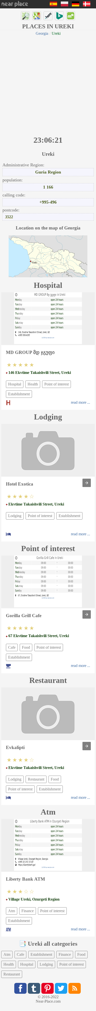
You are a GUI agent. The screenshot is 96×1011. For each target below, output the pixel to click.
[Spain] (53, 5)
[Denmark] (86, 5)
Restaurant (36, 779)
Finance (27, 911)
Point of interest (56, 384)
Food (26, 647)
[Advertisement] (48, 85)
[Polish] (64, 5)
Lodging (14, 516)
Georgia (42, 33)
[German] (75, 5)
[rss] (74, 988)
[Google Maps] (36, 15)
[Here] (48, 15)
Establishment (19, 394)
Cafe (12, 647)
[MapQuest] (70, 15)
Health (33, 384)
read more (78, 402)
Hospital (14, 384)
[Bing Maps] (59, 15)
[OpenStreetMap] (25, 15)
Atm (11, 911)
